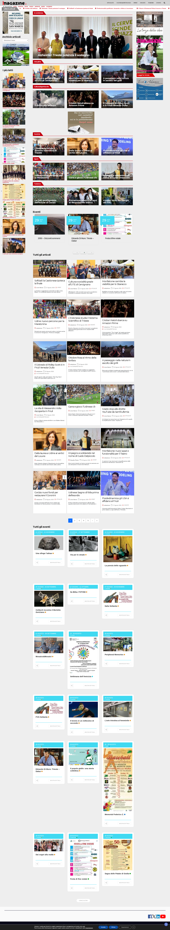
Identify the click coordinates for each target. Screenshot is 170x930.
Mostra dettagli (55, 562)
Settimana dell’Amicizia (80, 676)
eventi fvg (20, 6)
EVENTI (158, 2)
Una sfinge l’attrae (44, 553)
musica (31, 6)
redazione (107, 288)
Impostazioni (125, 927)
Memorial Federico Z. (114, 814)
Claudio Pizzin (74, 460)
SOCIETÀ (142, 2)
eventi (14, 6)
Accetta (103, 927)
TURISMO (151, 2)
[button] (164, 3)
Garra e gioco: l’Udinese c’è (83, 177)
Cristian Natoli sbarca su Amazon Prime (81, 104)
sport (107, 746)
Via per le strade (77, 555)
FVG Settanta (41, 717)
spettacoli (37, 6)
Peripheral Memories (114, 655)
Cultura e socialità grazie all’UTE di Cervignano (47, 79)
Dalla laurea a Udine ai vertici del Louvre (80, 151)
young (72, 635)
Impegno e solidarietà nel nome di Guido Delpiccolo (116, 176)
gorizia (43, 6)
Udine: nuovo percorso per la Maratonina (48, 176)
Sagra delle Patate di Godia (49, 238)
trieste (26, 6)
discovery (73, 837)
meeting (39, 534)
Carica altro (83, 900)
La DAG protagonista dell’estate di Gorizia (45, 201)
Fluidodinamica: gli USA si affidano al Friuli (116, 151)
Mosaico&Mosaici (44, 656)
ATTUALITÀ (110, 2)
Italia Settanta (111, 606)
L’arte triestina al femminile (117, 720)
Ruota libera (110, 238)
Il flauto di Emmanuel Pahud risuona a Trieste (68, 55)
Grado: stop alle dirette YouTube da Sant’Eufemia (115, 410)
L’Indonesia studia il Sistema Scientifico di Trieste (46, 150)
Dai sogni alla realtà (44, 855)
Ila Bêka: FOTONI (78, 592)
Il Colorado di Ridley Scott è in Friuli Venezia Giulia (116, 104)
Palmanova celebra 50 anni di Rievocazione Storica (83, 201)
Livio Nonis (39, 287)
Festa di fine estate (78, 879)
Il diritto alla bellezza (45, 105)
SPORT (135, 2)
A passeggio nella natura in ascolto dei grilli (116, 79)
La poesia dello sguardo (115, 565)
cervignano (49, 6)
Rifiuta (113, 927)
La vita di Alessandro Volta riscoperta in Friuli (47, 410)
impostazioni (89, 928)
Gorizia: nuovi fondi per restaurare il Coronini (46, 494)
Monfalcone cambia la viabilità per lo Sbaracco (81, 79)
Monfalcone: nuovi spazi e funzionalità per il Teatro (115, 452)
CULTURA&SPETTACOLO (124, 2)
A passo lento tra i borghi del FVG (116, 201)
